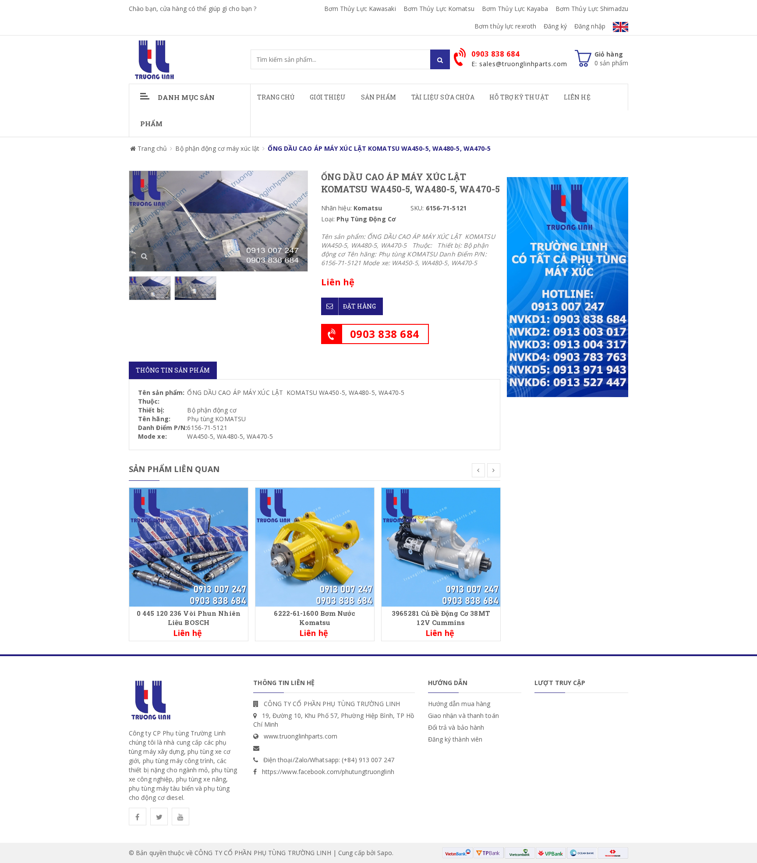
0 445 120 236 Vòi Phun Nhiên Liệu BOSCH (189, 618)
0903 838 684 (384, 334)
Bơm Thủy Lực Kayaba (515, 8)
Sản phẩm (378, 97)
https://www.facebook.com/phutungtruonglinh (328, 771)
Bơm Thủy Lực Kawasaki (360, 8)
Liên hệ (577, 97)
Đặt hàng (359, 306)
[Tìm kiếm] (440, 59)
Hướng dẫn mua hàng (459, 704)
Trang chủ (276, 97)
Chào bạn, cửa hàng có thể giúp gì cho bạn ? (192, 8)
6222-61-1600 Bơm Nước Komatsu (314, 618)
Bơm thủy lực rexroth (505, 26)
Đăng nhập (589, 26)
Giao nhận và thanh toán (463, 715)
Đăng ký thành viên (455, 739)
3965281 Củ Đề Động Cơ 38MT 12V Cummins (441, 618)
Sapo (384, 853)
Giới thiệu (328, 97)
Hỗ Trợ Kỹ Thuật (519, 97)
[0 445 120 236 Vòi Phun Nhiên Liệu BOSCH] (188, 546)
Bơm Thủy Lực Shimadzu (591, 8)
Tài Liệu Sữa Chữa (443, 97)
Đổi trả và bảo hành (456, 727)
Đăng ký (555, 26)
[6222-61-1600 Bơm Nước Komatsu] (314, 546)
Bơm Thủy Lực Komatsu (438, 8)
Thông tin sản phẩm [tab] (173, 370)
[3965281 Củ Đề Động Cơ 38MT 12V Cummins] (441, 546)
